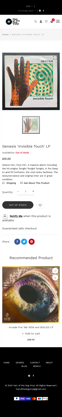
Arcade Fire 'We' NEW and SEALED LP (31, 327)
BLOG (24, 366)
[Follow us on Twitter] (24, 242)
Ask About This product (36, 183)
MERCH (37, 366)
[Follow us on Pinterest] (32, 242)
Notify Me (16, 216)
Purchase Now (25, 10)
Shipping (11, 183)
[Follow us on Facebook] (17, 242)
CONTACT (35, 362)
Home (5, 34)
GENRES (20, 362)
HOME (6, 362)
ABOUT (49, 362)
